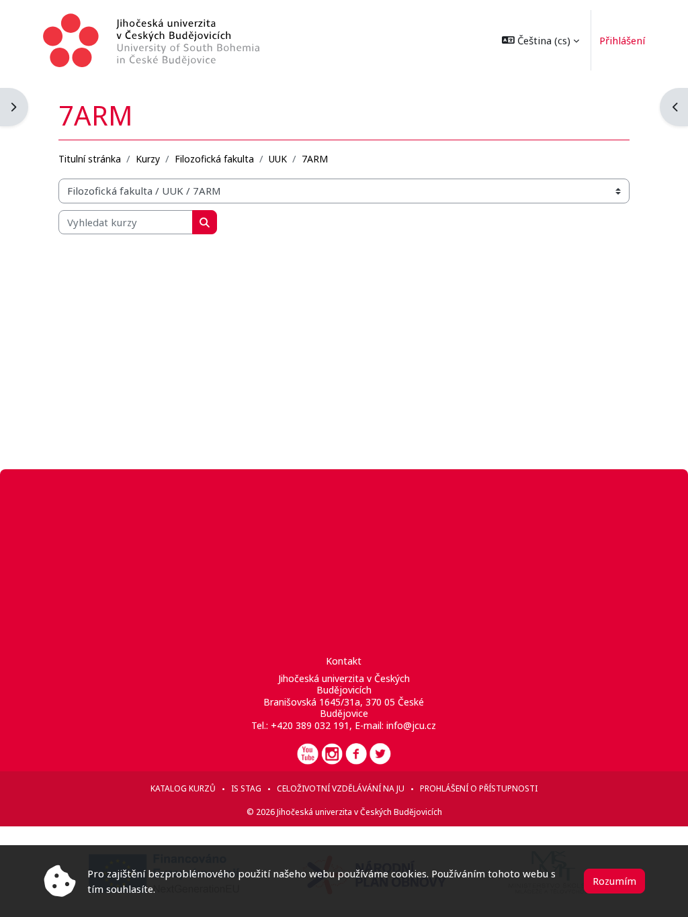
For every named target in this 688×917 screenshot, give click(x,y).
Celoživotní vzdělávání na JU (340, 788)
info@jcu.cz (411, 725)
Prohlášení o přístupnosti (479, 788)
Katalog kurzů (183, 788)
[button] (540, 40)
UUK (278, 158)
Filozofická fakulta (214, 158)
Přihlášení (622, 40)
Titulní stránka (89, 158)
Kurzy (148, 158)
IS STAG (246, 788)
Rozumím (614, 880)
